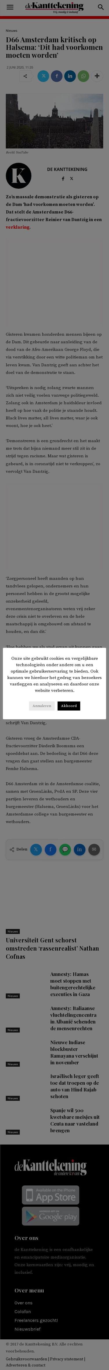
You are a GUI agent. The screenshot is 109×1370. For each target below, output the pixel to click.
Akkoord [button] (69, 706)
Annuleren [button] (42, 706)
